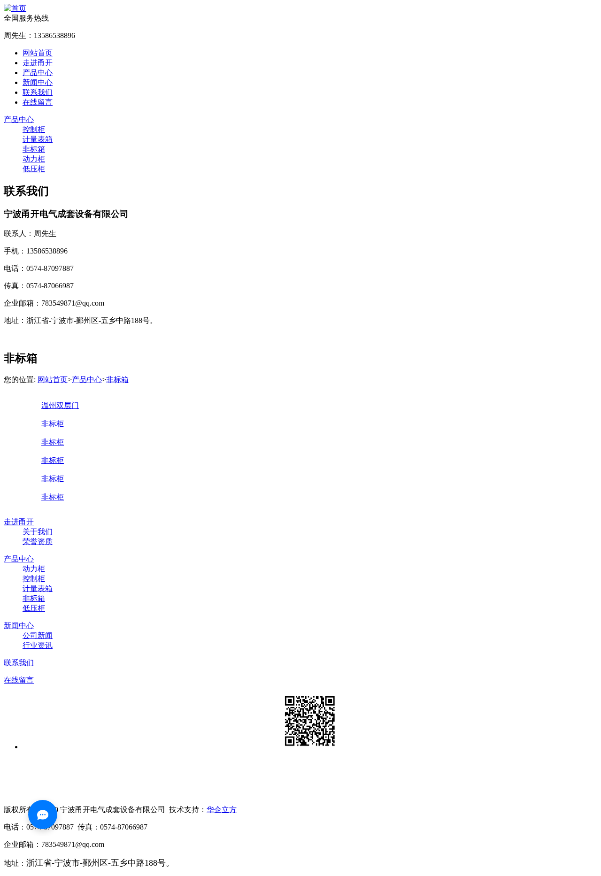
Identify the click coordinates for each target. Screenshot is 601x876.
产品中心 (38, 73)
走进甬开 (38, 63)
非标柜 (52, 424)
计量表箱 (38, 139)
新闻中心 (38, 82)
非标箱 (34, 149)
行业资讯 (38, 645)
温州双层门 (60, 405)
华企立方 (222, 810)
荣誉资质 (38, 542)
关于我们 (38, 532)
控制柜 (34, 129)
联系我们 (38, 92)
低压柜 (34, 169)
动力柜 (34, 159)
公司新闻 (38, 635)
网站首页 (38, 53)
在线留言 (38, 102)
